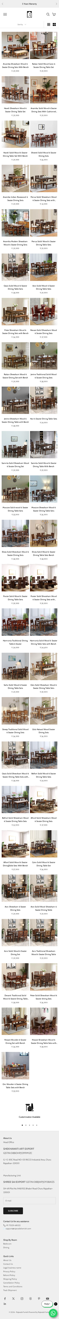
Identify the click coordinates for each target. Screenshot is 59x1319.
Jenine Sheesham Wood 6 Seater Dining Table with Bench (15, 420)
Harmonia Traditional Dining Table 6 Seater (15, 642)
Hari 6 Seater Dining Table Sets (43, 418)
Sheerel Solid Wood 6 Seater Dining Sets (43, 154)
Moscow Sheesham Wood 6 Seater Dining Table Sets (43, 509)
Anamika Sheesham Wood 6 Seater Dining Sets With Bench (15, 65)
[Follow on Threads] (30, 1298)
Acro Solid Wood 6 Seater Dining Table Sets (43, 287)
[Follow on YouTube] (47, 1298)
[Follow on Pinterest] (39, 1298)
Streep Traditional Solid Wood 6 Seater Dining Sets (15, 731)
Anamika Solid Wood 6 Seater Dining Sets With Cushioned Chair (44, 110)
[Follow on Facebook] (5, 1298)
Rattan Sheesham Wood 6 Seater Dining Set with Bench (15, 376)
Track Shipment (10, 1290)
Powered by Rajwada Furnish (39, 1312)
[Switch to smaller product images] (54, 24)
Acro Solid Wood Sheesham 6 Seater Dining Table (44, 908)
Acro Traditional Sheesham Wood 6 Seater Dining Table (43, 953)
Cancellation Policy (11, 1282)
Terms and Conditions (12, 1286)
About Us (7, 1260)
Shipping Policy (10, 1279)
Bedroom (7, 1243)
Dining (6, 1247)
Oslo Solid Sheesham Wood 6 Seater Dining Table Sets (43, 686)
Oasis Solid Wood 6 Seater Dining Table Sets (15, 287)
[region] (29, 1111)
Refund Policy (9, 1275)
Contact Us (8, 1264)
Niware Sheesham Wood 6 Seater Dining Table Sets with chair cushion (43, 1042)
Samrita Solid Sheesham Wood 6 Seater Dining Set (15, 465)
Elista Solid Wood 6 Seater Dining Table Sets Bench (43, 553)
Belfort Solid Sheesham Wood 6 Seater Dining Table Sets (15, 819)
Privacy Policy (9, 1271)
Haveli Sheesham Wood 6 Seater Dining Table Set (15, 110)
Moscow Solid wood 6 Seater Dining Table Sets (15, 509)
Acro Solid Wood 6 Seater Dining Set (15, 953)
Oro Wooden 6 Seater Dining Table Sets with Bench (15, 1086)
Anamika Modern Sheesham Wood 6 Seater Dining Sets (15, 243)
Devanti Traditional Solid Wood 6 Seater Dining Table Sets (15, 997)
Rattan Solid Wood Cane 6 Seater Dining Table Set (43, 65)
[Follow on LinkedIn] (5, 1303)
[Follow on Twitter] (13, 1298)
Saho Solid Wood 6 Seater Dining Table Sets (15, 686)
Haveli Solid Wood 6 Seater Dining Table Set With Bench (15, 154)
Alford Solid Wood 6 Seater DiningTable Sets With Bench (15, 864)
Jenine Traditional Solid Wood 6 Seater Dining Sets (44, 376)
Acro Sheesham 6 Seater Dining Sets (15, 908)
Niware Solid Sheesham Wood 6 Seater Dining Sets (43, 332)
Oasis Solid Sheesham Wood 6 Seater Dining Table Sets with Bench (15, 775)
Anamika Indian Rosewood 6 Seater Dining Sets (15, 198)
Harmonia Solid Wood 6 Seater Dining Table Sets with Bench (43, 642)
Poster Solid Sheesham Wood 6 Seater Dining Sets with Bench (44, 598)
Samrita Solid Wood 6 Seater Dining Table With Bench (43, 465)
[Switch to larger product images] (48, 24)
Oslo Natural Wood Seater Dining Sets (43, 731)
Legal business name (12, 1267)
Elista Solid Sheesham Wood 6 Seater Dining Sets (15, 553)
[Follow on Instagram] (22, 1298)
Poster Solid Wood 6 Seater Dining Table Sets (15, 598)
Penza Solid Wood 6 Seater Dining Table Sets (44, 243)
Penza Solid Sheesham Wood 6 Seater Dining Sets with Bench (44, 199)
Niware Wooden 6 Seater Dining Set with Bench (15, 1041)
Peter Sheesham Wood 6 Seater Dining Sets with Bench (15, 332)
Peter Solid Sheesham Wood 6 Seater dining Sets (43, 997)
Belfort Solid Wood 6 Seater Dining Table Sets (43, 775)
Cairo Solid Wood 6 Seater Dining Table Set (43, 864)
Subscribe (13, 1211)
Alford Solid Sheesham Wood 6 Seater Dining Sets (44, 819)
